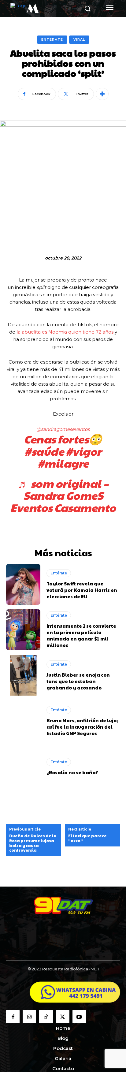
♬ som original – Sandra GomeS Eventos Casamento (63, 495)
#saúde (44, 451)
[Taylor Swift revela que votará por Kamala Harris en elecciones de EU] (23, 584)
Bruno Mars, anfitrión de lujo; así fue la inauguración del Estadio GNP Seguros (82, 726)
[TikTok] (46, 1016)
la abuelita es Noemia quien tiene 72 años (66, 332)
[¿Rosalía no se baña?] (23, 766)
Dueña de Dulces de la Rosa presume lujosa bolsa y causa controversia (33, 843)
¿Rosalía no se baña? (72, 772)
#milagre (63, 463)
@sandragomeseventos (63, 429)
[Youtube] (79, 1016)
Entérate (52, 39)
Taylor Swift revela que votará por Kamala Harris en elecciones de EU (81, 589)
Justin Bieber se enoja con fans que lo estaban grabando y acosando (78, 681)
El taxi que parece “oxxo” (87, 838)
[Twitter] (62, 1016)
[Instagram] (29, 1016)
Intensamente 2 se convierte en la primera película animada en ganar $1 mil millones (81, 635)
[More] (102, 94)
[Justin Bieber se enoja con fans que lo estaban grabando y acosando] (23, 675)
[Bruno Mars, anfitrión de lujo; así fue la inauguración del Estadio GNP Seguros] (23, 720)
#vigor (84, 451)
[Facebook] (13, 1016)
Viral (79, 39)
